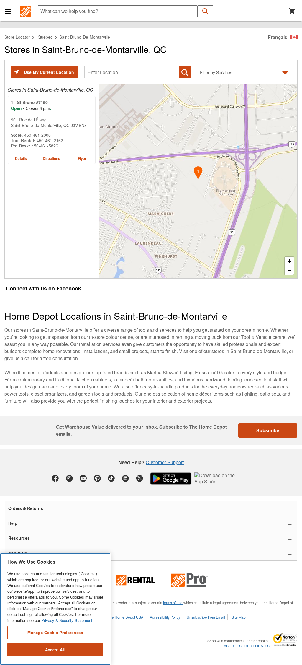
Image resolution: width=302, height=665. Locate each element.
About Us (17, 553)
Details (21, 158)
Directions (51, 158)
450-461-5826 (45, 146)
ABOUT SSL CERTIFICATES (247, 645)
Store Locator (17, 37)
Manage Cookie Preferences (55, 632)
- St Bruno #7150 (29, 102)
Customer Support (165, 462)
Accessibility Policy (165, 617)
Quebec (45, 37)
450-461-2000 (37, 135)
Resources (19, 538)
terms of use (173, 602)
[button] (8, 11)
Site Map (239, 617)
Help (12, 523)
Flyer (82, 158)
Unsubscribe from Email (206, 617)
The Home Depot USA (125, 617)
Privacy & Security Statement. (67, 620)
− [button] (289, 270)
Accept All (55, 649)
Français (277, 37)
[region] (55, 609)
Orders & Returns (25, 508)
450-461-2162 (50, 140)
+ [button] (289, 261)
